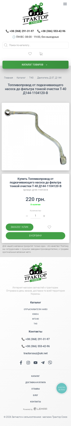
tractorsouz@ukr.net (36, 353)
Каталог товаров (33, 64)
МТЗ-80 (35, 319)
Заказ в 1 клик (19, 227)
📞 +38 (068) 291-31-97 (20, 31)
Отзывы (35, 389)
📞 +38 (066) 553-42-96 (51, 31)
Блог (35, 395)
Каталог (21, 77)
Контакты (35, 402)
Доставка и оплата (35, 382)
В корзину (35, 235)
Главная (8, 77)
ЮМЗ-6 (35, 314)
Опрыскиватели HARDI (35, 309)
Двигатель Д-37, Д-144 (49, 77)
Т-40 (31, 77)
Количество (35, 211)
